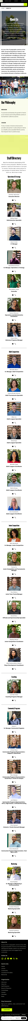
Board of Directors (6, 988)
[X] (14, 958)
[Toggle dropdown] (1, 1)
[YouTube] (11, 958)
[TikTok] (5, 958)
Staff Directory (5, 986)
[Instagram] (2, 958)
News (2, 996)
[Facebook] (8, 958)
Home (2, 8)
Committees (4, 990)
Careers (3, 992)
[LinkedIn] (17, 958)
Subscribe (7, 1009)
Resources (4, 974)
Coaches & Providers (7, 972)
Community (4, 970)
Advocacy (4, 982)
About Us (3, 984)
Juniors (3, 968)
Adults (3, 966)
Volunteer (4, 994)
